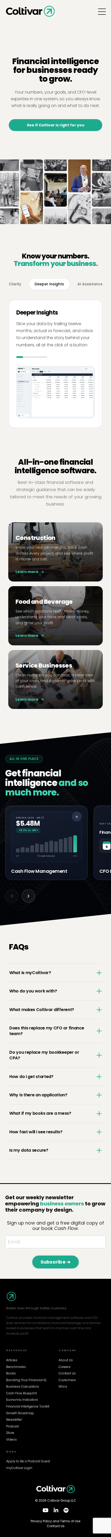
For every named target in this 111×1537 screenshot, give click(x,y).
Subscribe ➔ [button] (56, 1262)
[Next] (28, 896)
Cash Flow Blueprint (21, 1393)
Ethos (63, 1387)
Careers (64, 1367)
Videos (11, 1439)
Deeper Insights (49, 284)
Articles (11, 1360)
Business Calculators (22, 1387)
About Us (66, 1360)
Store (10, 1433)
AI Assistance (90, 284)
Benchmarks (16, 1367)
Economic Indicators (22, 1400)
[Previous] (12, 896)
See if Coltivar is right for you (55, 125)
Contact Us (67, 1373)
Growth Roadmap (20, 1413)
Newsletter (14, 1420)
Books (11, 1373)
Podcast (12, 1426)
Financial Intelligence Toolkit (27, 1406)
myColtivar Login (19, 1468)
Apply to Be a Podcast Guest (28, 1461)
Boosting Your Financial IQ (26, 1380)
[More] (76, 816)
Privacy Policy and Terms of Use (55, 1521)
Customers (67, 1380)
